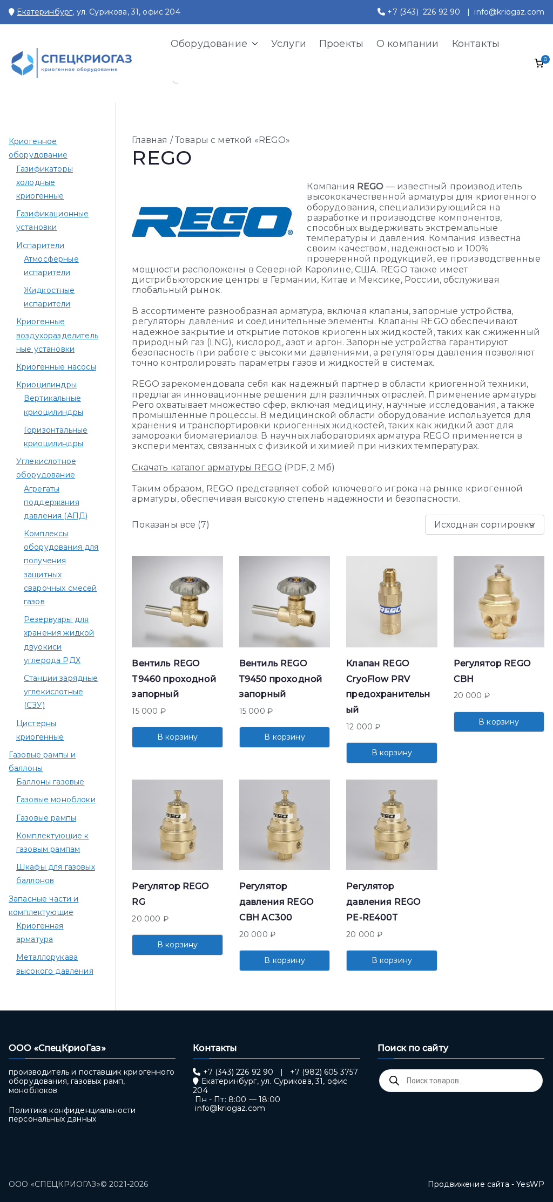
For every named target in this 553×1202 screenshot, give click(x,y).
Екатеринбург (44, 12)
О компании (407, 44)
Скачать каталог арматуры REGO (207, 467)
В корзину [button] (177, 737)
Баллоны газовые (50, 782)
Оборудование (209, 44)
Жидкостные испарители (49, 297)
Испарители (40, 245)
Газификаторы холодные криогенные (44, 182)
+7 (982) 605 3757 (324, 1072)
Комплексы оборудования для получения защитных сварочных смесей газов (61, 567)
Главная (149, 140)
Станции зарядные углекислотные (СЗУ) (61, 691)
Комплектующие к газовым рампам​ (52, 842)
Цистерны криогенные (40, 730)
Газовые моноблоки (56, 799)
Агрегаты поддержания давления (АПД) (55, 502)
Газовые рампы (46, 818)
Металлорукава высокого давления (54, 963)
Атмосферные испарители (51, 265)
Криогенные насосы (56, 367)
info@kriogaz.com (509, 12)
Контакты (476, 44)
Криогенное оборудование (38, 148)
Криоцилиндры (46, 385)
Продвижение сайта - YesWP (486, 1184)
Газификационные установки (52, 220)
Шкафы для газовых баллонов (55, 873)
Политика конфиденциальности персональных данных (72, 1114)
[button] (252, 43)
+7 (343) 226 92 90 (423, 12)
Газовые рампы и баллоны (42, 761)
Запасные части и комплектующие (44, 905)
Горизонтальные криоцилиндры (55, 436)
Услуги (288, 44)
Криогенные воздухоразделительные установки (57, 335)
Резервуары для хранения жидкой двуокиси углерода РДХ (59, 639)
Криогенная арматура (40, 932)
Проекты (341, 44)
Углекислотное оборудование (46, 468)
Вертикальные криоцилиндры (53, 404)
